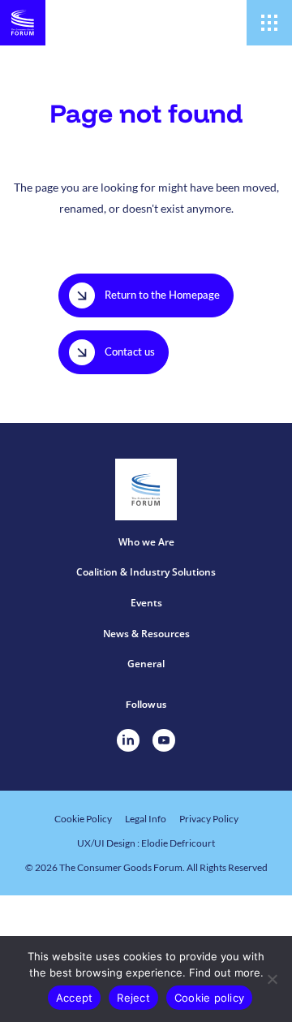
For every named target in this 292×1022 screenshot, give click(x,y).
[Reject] (272, 979)
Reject (133, 997)
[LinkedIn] (128, 740)
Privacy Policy (208, 819)
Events (146, 603)
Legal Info (145, 819)
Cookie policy (209, 997)
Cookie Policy (83, 819)
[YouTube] (163, 740)
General (146, 664)
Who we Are (146, 542)
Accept (74, 997)
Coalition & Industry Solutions (146, 572)
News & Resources (146, 633)
